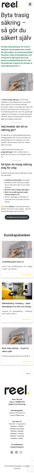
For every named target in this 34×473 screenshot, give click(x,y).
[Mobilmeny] (30, 4)
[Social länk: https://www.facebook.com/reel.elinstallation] (12, 452)
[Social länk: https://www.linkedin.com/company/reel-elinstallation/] (17, 452)
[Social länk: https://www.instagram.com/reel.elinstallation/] (21, 452)
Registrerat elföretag (17, 404)
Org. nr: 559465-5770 (17, 402)
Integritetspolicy (17, 447)
